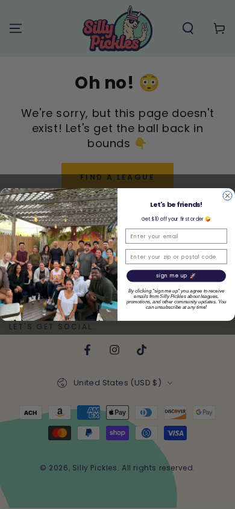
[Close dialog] (227, 195)
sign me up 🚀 (176, 276)
